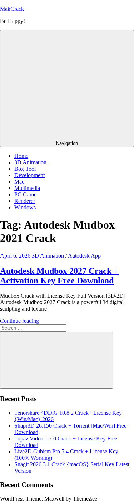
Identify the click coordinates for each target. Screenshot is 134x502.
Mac (19, 182)
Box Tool (25, 169)
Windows (25, 207)
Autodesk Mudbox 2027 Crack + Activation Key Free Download (59, 275)
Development (29, 175)
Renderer (24, 201)
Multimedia (27, 188)
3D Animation (30, 162)
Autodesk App (84, 256)
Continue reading (19, 321)
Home (21, 156)
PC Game (25, 194)
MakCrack (12, 9)
